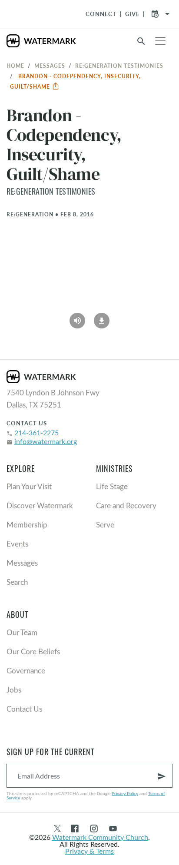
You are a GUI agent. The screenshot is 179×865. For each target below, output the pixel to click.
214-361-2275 (36, 432)
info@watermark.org (45, 441)
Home (15, 65)
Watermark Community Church (100, 837)
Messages (49, 65)
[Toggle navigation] (160, 41)
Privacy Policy (125, 793)
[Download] (102, 317)
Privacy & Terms (89, 850)
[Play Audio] (77, 317)
